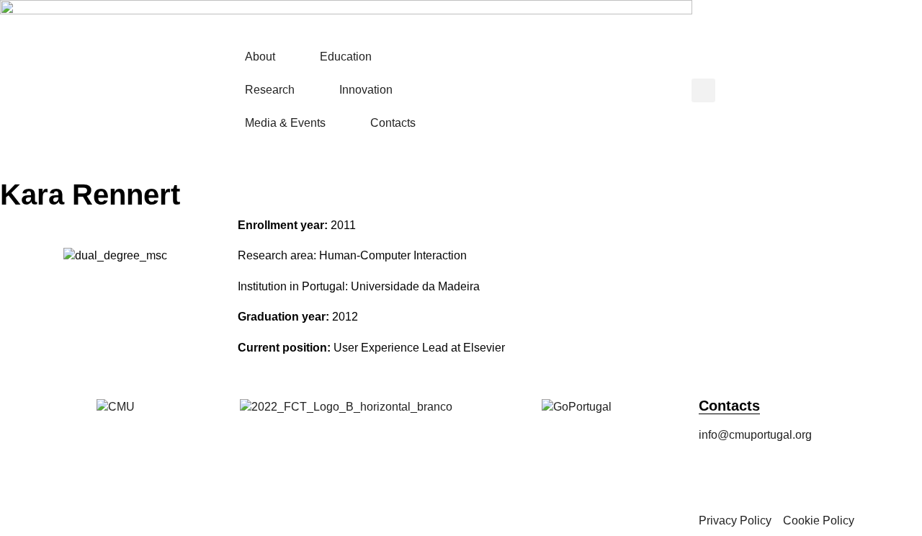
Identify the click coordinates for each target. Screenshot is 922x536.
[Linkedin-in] (833, 475)
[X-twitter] (794, 475)
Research (270, 90)
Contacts (393, 123)
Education (346, 56)
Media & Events (285, 123)
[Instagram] (756, 475)
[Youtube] (872, 475)
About (260, 56)
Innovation (366, 90)
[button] (703, 90)
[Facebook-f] (717, 475)
